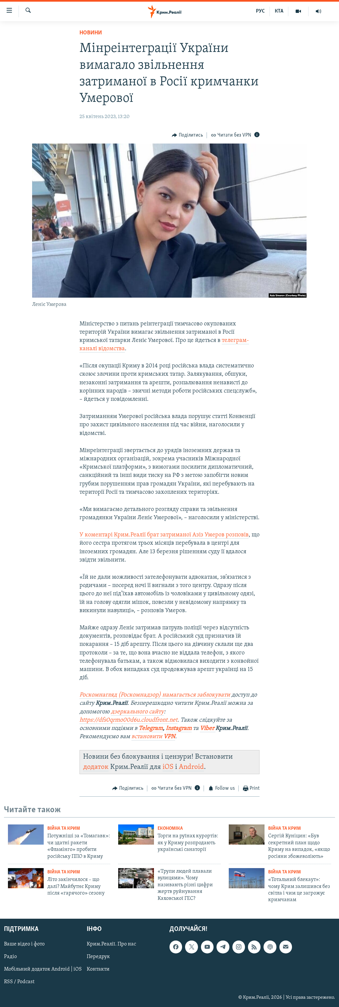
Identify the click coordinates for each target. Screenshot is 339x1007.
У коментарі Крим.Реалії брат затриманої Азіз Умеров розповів (164, 535)
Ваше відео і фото (24, 944)
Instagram (179, 729)
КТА (279, 11)
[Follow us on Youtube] (207, 947)
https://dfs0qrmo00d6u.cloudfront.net (128, 720)
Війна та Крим (63, 828)
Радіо (10, 956)
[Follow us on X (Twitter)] (191, 947)
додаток (96, 767)
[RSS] (254, 947)
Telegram (151, 729)
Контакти (98, 969)
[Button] (187, 135)
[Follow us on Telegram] (223, 947)
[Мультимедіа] (298, 11)
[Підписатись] (285, 947)
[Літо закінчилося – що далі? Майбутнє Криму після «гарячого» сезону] (26, 878)
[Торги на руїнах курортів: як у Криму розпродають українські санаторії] (136, 834)
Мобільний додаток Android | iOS (43, 969)
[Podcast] (270, 947)
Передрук (98, 956)
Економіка (170, 828)
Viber (208, 729)
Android (191, 767)
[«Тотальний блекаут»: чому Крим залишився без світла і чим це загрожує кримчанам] (247, 878)
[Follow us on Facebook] (176, 947)
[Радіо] (318, 11)
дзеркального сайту (137, 712)
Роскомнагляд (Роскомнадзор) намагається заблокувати (154, 695)
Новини (90, 33)
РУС (260, 11)
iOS (168, 767)
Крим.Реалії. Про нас (111, 944)
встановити (153, 737)
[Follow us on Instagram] (238, 947)
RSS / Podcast (19, 982)
